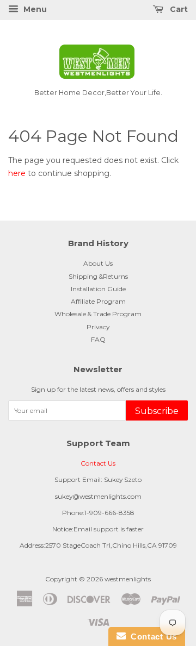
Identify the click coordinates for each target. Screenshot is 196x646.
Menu (34, 9)
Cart (178, 9)
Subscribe (157, 411)
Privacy (98, 327)
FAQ (98, 339)
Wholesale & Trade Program (98, 314)
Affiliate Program (98, 301)
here (17, 173)
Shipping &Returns (98, 276)
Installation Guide (98, 289)
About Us (98, 263)
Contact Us (98, 463)
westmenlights (128, 579)
